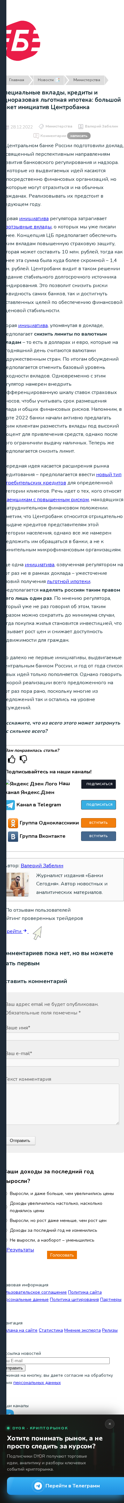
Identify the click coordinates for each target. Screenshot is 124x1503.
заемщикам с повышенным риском (46, 499)
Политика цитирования (74, 1299)
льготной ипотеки (68, 581)
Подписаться (99, 784)
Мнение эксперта (82, 1330)
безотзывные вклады (26, 226)
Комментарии (63, 135)
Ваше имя (17, 1027)
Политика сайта (85, 1292)
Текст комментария (28, 1079)
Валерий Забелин (101, 126)
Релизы (110, 1330)
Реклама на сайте (19, 1330)
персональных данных (37, 1383)
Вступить (98, 823)
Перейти (11, 931)
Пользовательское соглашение (33, 1292)
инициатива (34, 218)
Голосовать (62, 1254)
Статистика (51, 1330)
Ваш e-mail (18, 1053)
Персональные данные (24, 1299)
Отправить (13, 1368)
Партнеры (110, 1299)
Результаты (20, 1249)
